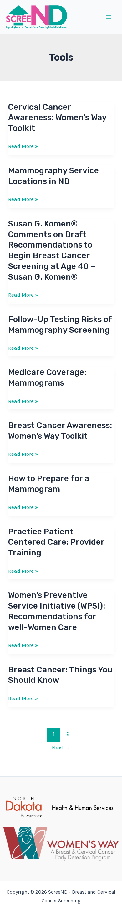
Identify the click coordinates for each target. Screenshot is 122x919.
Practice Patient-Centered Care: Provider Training (56, 542)
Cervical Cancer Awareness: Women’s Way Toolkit (57, 117)
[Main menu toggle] (109, 17)
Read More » (23, 146)
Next (61, 747)
